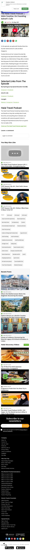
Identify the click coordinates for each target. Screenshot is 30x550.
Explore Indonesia (5, 492)
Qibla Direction (5, 500)
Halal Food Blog (5, 236)
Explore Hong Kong (6, 494)
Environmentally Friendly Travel (8, 225)
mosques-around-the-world (16, 250)
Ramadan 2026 (5, 523)
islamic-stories (5, 250)
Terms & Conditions (7, 431)
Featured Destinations (6, 483)
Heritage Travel (5, 243)
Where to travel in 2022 (7, 475)
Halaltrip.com (16, 544)
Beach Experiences (21, 218)
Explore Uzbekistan (6, 489)
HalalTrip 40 (4, 528)
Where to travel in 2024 (7, 479)
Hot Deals (3, 466)
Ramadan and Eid (16, 254)
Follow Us (3, 445)
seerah (24, 254)
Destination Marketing (6, 485)
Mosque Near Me (5, 504)
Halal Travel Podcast (6, 509)
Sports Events (16, 257)
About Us (3, 440)
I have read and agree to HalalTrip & (15, 430)
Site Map (3, 455)
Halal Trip (8, 22)
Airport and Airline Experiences (8, 218)
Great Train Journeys (6, 229)
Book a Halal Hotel (6, 462)
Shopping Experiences (6, 257)
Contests (23, 222)
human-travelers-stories (19, 247)
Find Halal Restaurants (7, 506)
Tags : (3, 215)
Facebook (10, 90)
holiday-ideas (13, 243)
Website (3, 102)
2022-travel (9, 215)
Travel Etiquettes (5, 515)
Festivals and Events (21, 225)
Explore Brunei (5, 491)
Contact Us (4, 442)
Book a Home (4, 464)
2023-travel (17, 215)
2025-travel (24, 215)
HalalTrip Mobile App (19, 240)
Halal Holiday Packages (7, 460)
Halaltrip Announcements (7, 240)
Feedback (3, 453)
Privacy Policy (23, 429)
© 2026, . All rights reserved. (18, 544)
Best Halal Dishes (5, 222)
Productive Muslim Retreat (7, 526)
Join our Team (4, 443)
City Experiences (15, 222)
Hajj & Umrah (4, 521)
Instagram (4, 90)
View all (26, 344)
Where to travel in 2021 (7, 474)
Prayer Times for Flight (7, 502)
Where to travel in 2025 (7, 481)
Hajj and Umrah (23, 233)
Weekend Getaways (18, 265)
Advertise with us (5, 447)
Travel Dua (4, 511)
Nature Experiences (6, 254)
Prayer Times (4, 513)
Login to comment (7, 136)
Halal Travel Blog (5, 507)
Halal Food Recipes (15, 236)
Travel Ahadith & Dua (18, 261)
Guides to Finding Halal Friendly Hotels (10, 233)
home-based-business (6, 247)
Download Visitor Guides (7, 487)
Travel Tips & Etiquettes (7, 265)
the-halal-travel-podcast (7, 261)
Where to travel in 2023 (7, 477)
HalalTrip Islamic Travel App (8, 524)
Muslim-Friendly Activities (7, 468)
